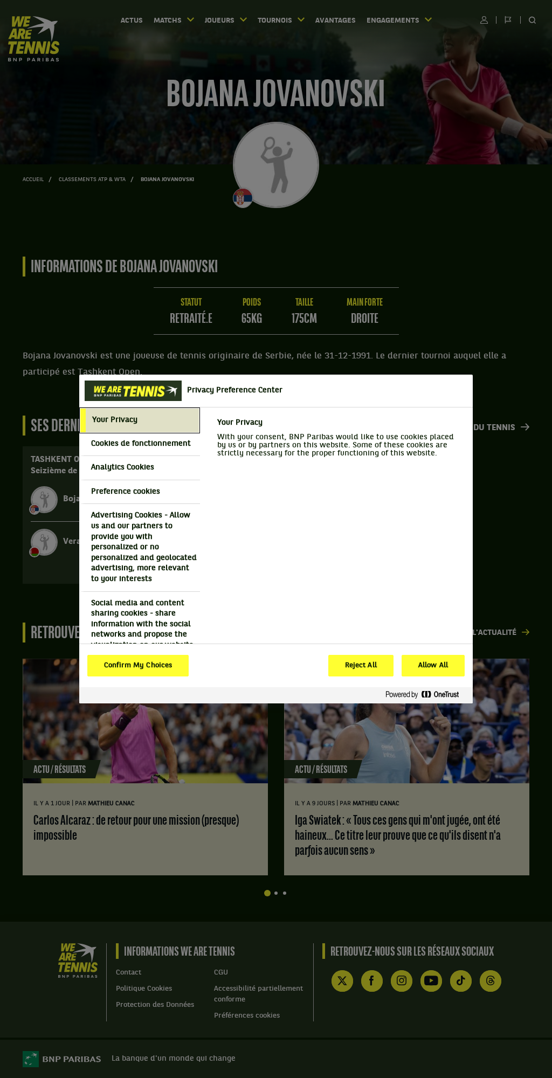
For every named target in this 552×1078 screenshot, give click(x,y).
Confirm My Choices (138, 665)
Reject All (361, 665)
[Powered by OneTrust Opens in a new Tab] (426, 695)
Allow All (433, 665)
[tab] (139, 420)
